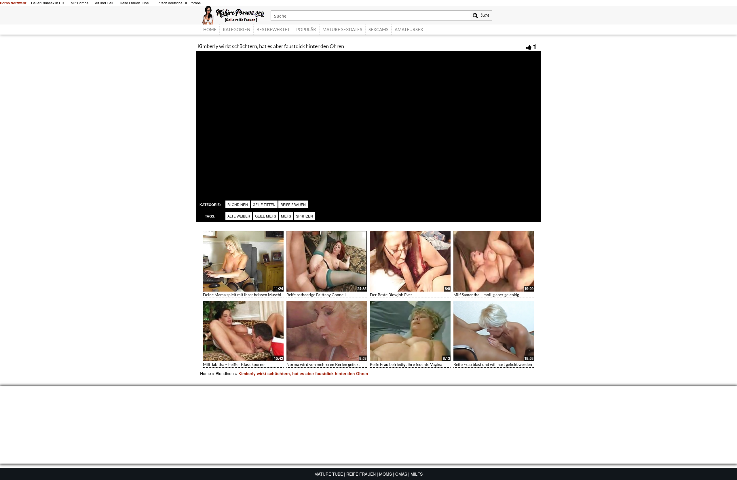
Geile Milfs (265, 215)
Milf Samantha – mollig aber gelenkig (486, 294)
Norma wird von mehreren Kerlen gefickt (323, 364)
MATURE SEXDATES (342, 29)
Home (205, 373)
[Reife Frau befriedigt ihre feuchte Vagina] (410, 331)
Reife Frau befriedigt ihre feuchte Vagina (406, 364)
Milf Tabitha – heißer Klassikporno (234, 364)
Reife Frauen (293, 204)
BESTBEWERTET (273, 29)
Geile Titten (264, 204)
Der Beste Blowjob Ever (391, 294)
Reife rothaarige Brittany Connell (316, 294)
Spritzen (304, 215)
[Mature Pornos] (233, 14)
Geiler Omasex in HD (47, 2)
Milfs (286, 215)
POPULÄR (306, 29)
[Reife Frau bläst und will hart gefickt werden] (493, 331)
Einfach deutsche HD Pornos (178, 2)
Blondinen (237, 204)
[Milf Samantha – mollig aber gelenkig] (493, 261)
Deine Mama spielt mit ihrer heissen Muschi (242, 294)
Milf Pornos (79, 2)
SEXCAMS (378, 29)
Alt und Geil (104, 2)
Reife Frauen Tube (134, 2)
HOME (209, 29)
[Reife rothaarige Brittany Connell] (326, 261)
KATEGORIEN (236, 29)
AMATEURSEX (409, 29)
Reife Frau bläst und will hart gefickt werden (492, 364)
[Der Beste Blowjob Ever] (410, 261)
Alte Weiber (238, 215)
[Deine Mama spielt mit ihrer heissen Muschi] (243, 261)
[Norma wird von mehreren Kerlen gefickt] (326, 331)
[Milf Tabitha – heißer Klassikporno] (243, 331)
